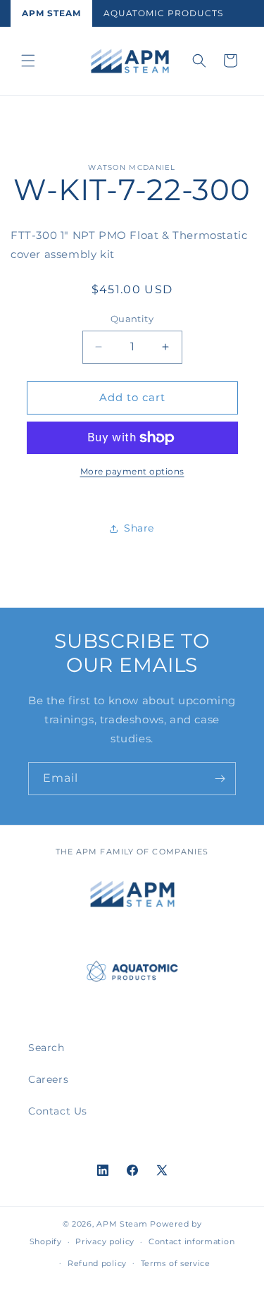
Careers (48, 1079)
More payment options (132, 471)
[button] (28, 60)
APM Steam (51, 13)
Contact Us (57, 1111)
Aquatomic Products (163, 13)
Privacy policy (104, 1241)
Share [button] (139, 528)
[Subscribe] (219, 778)
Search (46, 1047)
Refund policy (97, 1263)
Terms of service (175, 1263)
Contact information (191, 1241)
